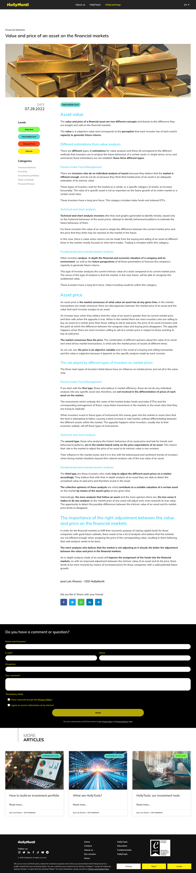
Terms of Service (122, 722)
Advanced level (29, 144)
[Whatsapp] (81, 602)
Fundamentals (124, 850)
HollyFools (122, 854)
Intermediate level (29, 137)
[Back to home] (18, 4)
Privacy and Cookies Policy (98, 869)
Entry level (29, 129)
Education (122, 845)
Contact (88, 845)
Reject (154, 866)
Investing (22, 171)
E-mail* (9, 652)
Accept (179, 866)
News (87, 858)
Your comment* (12, 675)
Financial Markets (15, 29)
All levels (29, 151)
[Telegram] (98, 602)
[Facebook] (63, 602)
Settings (128, 866)
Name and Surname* (15, 641)
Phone (102, 652)
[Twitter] (72, 602)
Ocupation (10, 664)
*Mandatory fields (14, 694)
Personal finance (26, 183)
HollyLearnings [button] (113, 4)
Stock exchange (26, 179)
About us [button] (80, 4)
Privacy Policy (45, 699)
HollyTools (95, 4)
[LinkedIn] (89, 602)
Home (87, 841)
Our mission (90, 854)
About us (88, 850)
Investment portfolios (28, 175)
